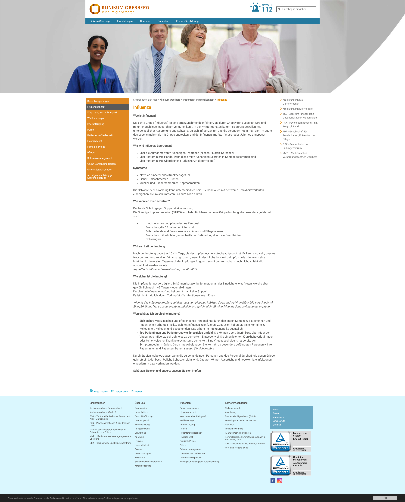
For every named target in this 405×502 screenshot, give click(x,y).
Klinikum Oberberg (99, 21)
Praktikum (230, 424)
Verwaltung (140, 433)
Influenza (222, 99)
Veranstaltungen (143, 453)
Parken (91, 129)
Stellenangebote (233, 408)
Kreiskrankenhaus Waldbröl (298, 108)
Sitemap (277, 425)
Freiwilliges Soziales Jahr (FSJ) (240, 420)
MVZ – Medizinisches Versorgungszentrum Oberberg (300, 155)
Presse (138, 449)
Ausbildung (230, 412)
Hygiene (139, 441)
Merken (138, 391)
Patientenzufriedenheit (100, 135)
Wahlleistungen (96, 118)
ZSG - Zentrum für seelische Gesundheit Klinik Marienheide (300, 115)
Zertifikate (140, 457)
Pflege (90, 152)
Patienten (163, 21)
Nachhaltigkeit (142, 445)
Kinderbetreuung (143, 466)
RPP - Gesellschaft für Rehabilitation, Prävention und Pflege (299, 135)
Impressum (278, 417)
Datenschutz (279, 421)
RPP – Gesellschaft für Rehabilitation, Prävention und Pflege (108, 431)
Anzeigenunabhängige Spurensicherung (99, 176)
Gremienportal (142, 420)
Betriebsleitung (142, 424)
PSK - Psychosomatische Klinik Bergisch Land (300, 124)
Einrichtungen (125, 21)
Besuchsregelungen (98, 101)
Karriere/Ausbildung (187, 21)
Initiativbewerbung (234, 429)
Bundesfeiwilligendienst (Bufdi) (240, 416)
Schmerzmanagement (99, 158)
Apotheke (139, 437)
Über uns (145, 21)
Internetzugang (95, 123)
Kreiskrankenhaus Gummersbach (293, 101)
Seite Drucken (100, 391)
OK (385, 497)
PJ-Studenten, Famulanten (238, 433)
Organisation (141, 408)
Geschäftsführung (144, 416)
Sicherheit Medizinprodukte (148, 461)
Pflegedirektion (142, 429)
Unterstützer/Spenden (99, 169)
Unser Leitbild (141, 412)
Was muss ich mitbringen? (102, 112)
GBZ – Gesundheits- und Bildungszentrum (110, 443)
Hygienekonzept (96, 106)
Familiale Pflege (96, 146)
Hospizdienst (94, 141)
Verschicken (121, 391)
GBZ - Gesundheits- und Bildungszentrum (296, 146)
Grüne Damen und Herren (101, 163)
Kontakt (276, 409)
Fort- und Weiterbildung (236, 448)
